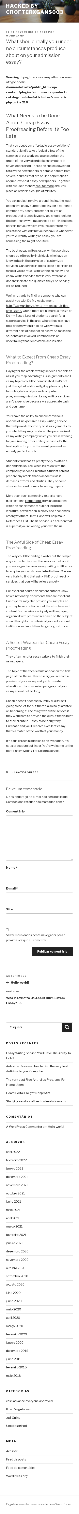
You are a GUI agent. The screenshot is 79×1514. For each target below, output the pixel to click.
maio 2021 (13, 1210)
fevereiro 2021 (16, 1235)
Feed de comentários (20, 1468)
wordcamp (15, 35)
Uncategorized (25, 772)
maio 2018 (13, 1376)
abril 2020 (13, 1318)
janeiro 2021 (14, 1243)
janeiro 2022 (14, 1168)
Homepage (33, 501)
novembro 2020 (17, 1260)
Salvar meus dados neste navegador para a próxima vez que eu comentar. (35, 937)
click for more (44, 186)
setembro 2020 (17, 1276)
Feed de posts (16, 1459)
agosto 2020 (15, 1284)
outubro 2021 (15, 1193)
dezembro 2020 (17, 1251)
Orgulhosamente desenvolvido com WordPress (38, 1504)
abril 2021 (13, 1218)
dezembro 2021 (17, 1177)
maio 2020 (13, 1309)
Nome (11, 867)
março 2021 (14, 1226)
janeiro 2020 (14, 1342)
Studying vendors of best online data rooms (36, 1101)
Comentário (15, 811)
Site (9, 909)
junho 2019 (13, 1359)
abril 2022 (13, 1152)
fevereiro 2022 (16, 1160)
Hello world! (56, 1127)
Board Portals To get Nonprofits (28, 1093)
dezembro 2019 (17, 1351)
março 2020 (14, 1326)
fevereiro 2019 (16, 1367)
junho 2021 (13, 1201)
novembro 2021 (17, 1185)
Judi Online (13, 1418)
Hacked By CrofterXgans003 (35, 9)
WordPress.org (17, 1476)
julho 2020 (13, 1293)
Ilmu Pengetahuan (18, 1409)
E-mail (12, 888)
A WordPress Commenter (24, 1127)
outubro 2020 (15, 1268)
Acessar (11, 1451)
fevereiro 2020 (16, 1334)
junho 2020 (14, 1301)
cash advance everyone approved (29, 1401)
